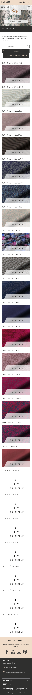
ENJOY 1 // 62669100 (11, 614)
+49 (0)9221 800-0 (12, 667)
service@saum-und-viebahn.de (15, 672)
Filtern (16, 51)
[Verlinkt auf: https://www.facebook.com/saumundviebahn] (2, 2)
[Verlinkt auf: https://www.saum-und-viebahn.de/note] (30, 8)
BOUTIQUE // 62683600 (12, 87)
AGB (8, 692)
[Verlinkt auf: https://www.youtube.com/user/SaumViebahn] (4, 2)
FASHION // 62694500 (12, 255)
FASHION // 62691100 (11, 327)
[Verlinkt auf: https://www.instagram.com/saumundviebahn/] (7, 2)
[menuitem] (21, 2)
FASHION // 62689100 (11, 375)
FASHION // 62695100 (11, 231)
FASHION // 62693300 (11, 279)
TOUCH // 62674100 (10, 518)
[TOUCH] (16, 482)
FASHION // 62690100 (11, 351)
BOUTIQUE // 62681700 (12, 135)
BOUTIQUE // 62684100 (12, 63)
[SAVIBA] (16, 458)
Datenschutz (22, 692)
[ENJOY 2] (16, 602)
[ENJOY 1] (16, 625)
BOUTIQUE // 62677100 (12, 207)
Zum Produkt (17, 81)
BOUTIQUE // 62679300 (12, 159)
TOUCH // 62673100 (10, 542)
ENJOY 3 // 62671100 (11, 566)
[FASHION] (16, 242)
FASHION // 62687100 (11, 423)
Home (3, 28)
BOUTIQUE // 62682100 (12, 111)
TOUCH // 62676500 (11, 471)
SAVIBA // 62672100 (10, 447)
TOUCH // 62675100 (10, 494)
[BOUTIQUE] (16, 74)
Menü (6, 7)
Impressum (14, 692)
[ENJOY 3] (16, 578)
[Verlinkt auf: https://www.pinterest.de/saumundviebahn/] (9, 2)
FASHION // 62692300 (11, 303)
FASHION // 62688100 (11, 399)
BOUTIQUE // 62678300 (12, 183)
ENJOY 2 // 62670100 (11, 590)
